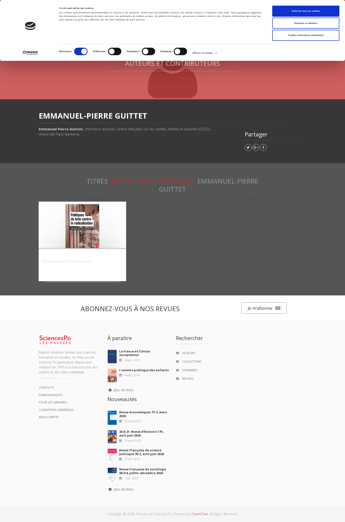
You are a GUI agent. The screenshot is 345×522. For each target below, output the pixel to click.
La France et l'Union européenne (134, 353)
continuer (77, 372)
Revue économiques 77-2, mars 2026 (143, 414)
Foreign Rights (51, 395)
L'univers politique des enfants (144, 370)
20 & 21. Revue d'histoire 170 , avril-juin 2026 (141, 433)
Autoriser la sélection (305, 23)
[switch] (114, 51)
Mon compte (49, 417)
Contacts (46, 387)
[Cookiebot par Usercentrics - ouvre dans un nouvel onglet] (30, 53)
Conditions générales (56, 410)
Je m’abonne (260, 308)
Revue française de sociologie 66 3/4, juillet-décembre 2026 (142, 471)
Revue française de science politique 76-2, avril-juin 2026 (141, 452)
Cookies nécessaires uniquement (305, 35)
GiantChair (200, 514)
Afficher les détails (202, 53)
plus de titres (123, 390)
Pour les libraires (53, 402)
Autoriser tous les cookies (306, 11)
